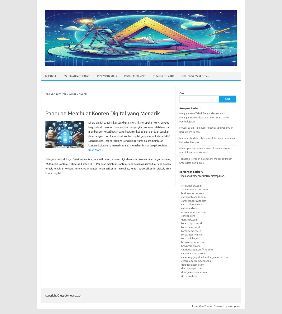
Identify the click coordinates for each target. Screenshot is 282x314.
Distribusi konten (82, 159)
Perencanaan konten (86, 168)
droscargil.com (189, 276)
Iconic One (198, 306)
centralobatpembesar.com (196, 260)
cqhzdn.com (188, 215)
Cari (181, 93)
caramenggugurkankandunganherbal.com (204, 257)
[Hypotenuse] (141, 65)
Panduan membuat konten (111, 164)
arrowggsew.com (191, 185)
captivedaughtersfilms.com (197, 249)
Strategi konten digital (151, 168)
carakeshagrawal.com (193, 200)
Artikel (61, 159)
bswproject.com (190, 245)
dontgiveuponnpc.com (194, 272)
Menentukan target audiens (154, 159)
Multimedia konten (56, 164)
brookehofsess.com (192, 242)
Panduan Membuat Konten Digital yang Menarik (102, 113)
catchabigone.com (191, 204)
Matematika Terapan (77, 76)
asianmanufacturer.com (194, 189)
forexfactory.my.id (192, 234)
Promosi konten (108, 168)
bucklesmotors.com (192, 193)
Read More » (95, 150)
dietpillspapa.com (191, 268)
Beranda (50, 76)
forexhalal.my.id (190, 238)
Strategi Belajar (163, 76)
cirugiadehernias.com (193, 212)
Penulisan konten (63, 168)
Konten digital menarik (124, 159)
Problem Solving (134, 76)
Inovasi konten (102, 159)
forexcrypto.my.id (191, 223)
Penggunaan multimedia (141, 164)
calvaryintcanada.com (193, 196)
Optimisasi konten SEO (81, 164)
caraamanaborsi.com (193, 253)
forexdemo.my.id (191, 230)
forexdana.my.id (190, 227)
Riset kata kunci (128, 168)
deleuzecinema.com (192, 264)
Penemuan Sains (107, 76)
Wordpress (234, 306)
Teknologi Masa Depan (195, 76)
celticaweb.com (190, 208)
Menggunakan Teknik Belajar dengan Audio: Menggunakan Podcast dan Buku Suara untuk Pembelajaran (204, 117)
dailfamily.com (189, 219)
